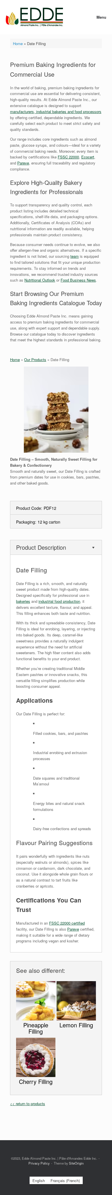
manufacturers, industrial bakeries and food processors (55, 111)
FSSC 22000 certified (67, 923)
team (74, 256)
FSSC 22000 (68, 157)
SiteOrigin (76, 1163)
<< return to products (27, 1103)
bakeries (23, 601)
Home (18, 43)
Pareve (23, 163)
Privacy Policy (39, 1163)
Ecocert (87, 157)
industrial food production (59, 601)
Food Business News (78, 280)
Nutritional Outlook (39, 280)
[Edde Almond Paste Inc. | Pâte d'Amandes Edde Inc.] (34, 17)
